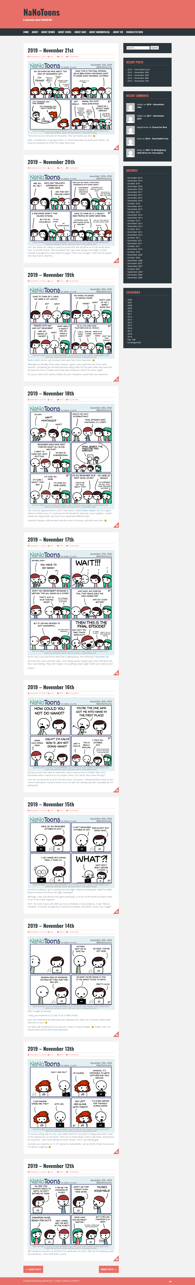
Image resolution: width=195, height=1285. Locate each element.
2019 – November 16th (51, 687)
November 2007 (134, 266)
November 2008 (134, 260)
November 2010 (134, 249)
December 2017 (134, 192)
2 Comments (73, 1055)
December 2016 (134, 197)
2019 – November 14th (51, 925)
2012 (129, 316)
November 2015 (134, 209)
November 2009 (134, 254)
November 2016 (134, 200)
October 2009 (133, 257)
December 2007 (134, 263)
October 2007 (133, 269)
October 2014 (133, 220)
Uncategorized (134, 342)
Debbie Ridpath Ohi (90, 510)
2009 (129, 308)
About (35, 32)
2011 (129, 314)
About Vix (118, 32)
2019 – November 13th (51, 1048)
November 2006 (134, 277)
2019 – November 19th (51, 274)
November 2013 (134, 226)
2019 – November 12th (51, 1165)
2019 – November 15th (51, 804)
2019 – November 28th (138, 78)
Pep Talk (131, 339)
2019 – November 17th (51, 539)
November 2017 (134, 195)
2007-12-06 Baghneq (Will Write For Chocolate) (151, 151)
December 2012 (134, 232)
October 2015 (133, 212)
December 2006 (134, 274)
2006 (129, 299)
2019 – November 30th (138, 72)
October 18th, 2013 (96, 772)
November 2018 (134, 189)
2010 (129, 311)
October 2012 (133, 237)
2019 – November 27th (138, 81)
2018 (129, 334)
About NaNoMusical (99, 32)
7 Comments (73, 932)
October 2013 (133, 229)
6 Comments (73, 56)
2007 (129, 302)
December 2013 (134, 223)
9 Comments (73, 281)
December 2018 (134, 186)
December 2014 (134, 215)
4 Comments (73, 399)
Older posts (34, 1269)
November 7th (102, 656)
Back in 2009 (34, 360)
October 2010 (133, 252)
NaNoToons (41, 11)
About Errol (65, 32)
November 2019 (134, 180)
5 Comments (73, 168)
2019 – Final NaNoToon (138, 69)
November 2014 (134, 217)
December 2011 (134, 240)
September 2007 (135, 272)
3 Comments (73, 810)
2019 (61, 56)
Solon (65, 1280)
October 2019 (133, 183)
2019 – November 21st (51, 50)
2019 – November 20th (51, 161)
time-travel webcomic (58, 1029)
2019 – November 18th (51, 393)
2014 (129, 322)
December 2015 (134, 206)
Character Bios (134, 32)
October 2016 (133, 203)
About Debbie (48, 32)
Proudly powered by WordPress (37, 1280)
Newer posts (107, 1269)
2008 (129, 305)
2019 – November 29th (138, 75)
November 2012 (134, 234)
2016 (129, 328)
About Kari (80, 32)
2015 (129, 325)
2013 (129, 319)
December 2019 (134, 177)
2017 (129, 331)
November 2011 (134, 243)
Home (26, 32)
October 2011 (133, 246)
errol (51, 56)
